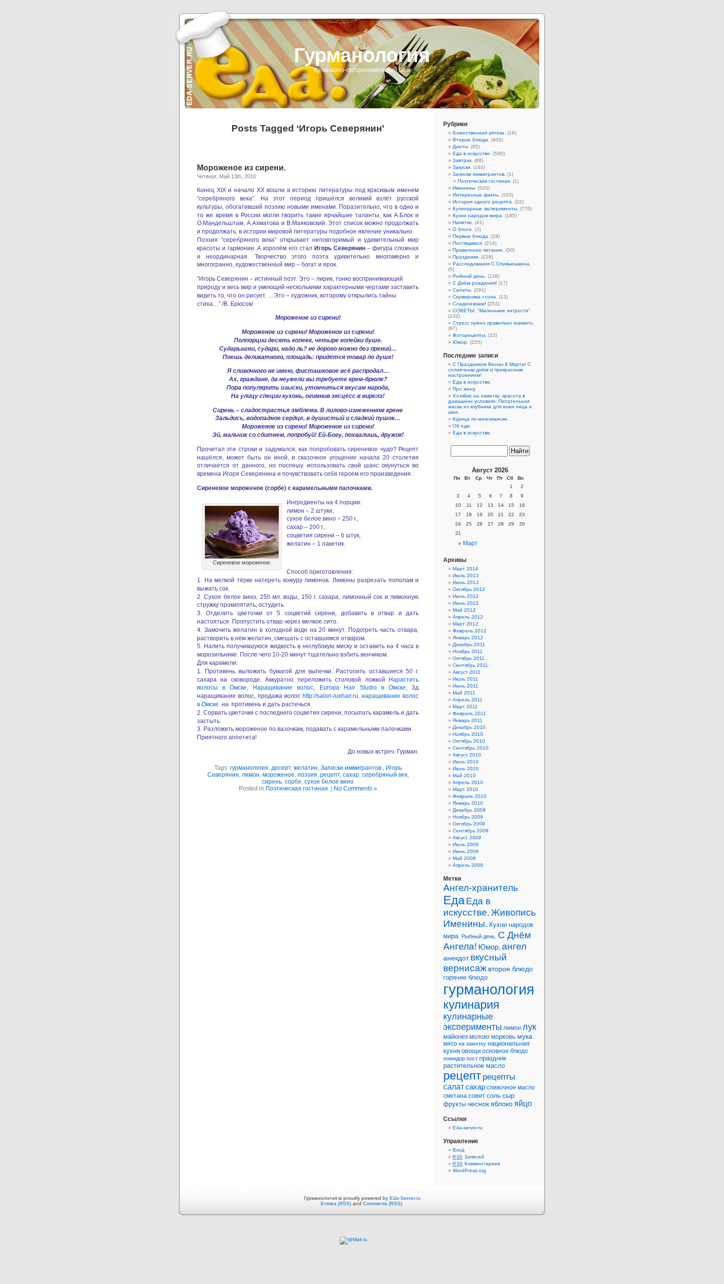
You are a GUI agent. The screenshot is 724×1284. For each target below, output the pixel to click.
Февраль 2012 (470, 630)
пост (472, 1058)
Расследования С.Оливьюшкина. (492, 263)
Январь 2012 (468, 637)
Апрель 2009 (468, 865)
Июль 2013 (466, 575)
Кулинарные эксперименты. (486, 208)
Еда (453, 900)
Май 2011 (464, 692)
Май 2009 (464, 858)
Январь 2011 (468, 720)
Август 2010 (467, 754)
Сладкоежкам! (469, 303)
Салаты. (462, 290)
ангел (514, 946)
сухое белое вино (329, 781)
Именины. (464, 188)
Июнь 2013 (466, 582)
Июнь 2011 (465, 686)
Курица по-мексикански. (481, 419)
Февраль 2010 (470, 796)
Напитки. (463, 222)
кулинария (471, 1004)
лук (529, 1027)
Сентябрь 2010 (471, 748)
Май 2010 (464, 775)
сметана (455, 1095)
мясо (450, 1043)
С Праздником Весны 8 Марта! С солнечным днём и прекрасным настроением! (489, 370)
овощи (471, 1050)
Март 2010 (465, 789)
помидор (454, 1058)
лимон (251, 774)
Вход (458, 1149)
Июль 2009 (466, 844)
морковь (503, 1036)
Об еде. (462, 425)
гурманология (249, 767)
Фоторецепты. (470, 335)
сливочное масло (511, 1087)
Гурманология (362, 55)
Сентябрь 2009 (471, 830)
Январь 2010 (468, 803)
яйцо (523, 1103)
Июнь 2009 (466, 851)
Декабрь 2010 (469, 727)
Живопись (513, 912)
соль (494, 1095)
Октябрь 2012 (469, 589)
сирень (272, 781)
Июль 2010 (466, 761)
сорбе (293, 781)
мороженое (279, 774)
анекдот (456, 958)
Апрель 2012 (468, 617)
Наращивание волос (283, 687)
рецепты (499, 1077)
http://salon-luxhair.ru (330, 695)
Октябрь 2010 (469, 741)
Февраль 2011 (469, 713)
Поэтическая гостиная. (297, 788)
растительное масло (474, 1065)
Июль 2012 (466, 596)
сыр (508, 1095)
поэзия (307, 774)
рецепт (330, 774)
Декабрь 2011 (469, 644)
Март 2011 (465, 706)
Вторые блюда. (471, 139)
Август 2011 (467, 672)
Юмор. (460, 342)
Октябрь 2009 (469, 823)
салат (453, 1087)
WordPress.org (469, 1170)
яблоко (502, 1104)
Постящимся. (468, 243)
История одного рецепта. (483, 201)
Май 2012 (464, 610)
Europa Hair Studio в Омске (363, 687)
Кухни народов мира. (478, 215)
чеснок (478, 1104)
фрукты (454, 1104)
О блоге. (463, 229)
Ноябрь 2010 (468, 734)
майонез (455, 1036)
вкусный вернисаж (475, 962)
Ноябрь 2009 (468, 817)
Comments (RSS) (382, 1203)
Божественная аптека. (479, 132)
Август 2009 (467, 837)
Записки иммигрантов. (352, 767)
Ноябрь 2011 (468, 651)
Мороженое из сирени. (241, 168)
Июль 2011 (465, 679)
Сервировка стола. (475, 296)
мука (524, 1036)
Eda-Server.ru (405, 1198)
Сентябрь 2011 (470, 665)
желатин (306, 767)
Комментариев (476, 1163)
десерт (281, 767)
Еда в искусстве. (472, 153)
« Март (468, 543)
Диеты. (461, 146)
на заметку (472, 1044)
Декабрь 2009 (469, 810)
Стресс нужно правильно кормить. (493, 323)
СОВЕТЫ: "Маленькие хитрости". (492, 310)
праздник (492, 1058)
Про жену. (464, 389)
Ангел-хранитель (480, 887)
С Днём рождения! (475, 283)
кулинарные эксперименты (472, 1022)
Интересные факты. (476, 195)
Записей (468, 1156)
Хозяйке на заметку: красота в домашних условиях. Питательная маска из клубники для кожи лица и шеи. (490, 404)
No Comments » (355, 788)
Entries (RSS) (336, 1203)
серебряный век (384, 774)
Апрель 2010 (468, 782)
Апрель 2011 (468, 699)
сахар (351, 774)
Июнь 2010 (466, 768)
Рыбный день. (469, 276)
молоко (479, 1036)
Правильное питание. (478, 250)
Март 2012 (465, 623)
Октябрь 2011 (469, 658)
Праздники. (466, 257)
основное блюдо (505, 1051)
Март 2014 (465, 568)
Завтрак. (463, 160)
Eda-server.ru (468, 1127)
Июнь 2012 (466, 603)
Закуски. (462, 167)
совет (476, 1095)
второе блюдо (510, 969)
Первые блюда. (471, 236)
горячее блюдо (465, 977)
